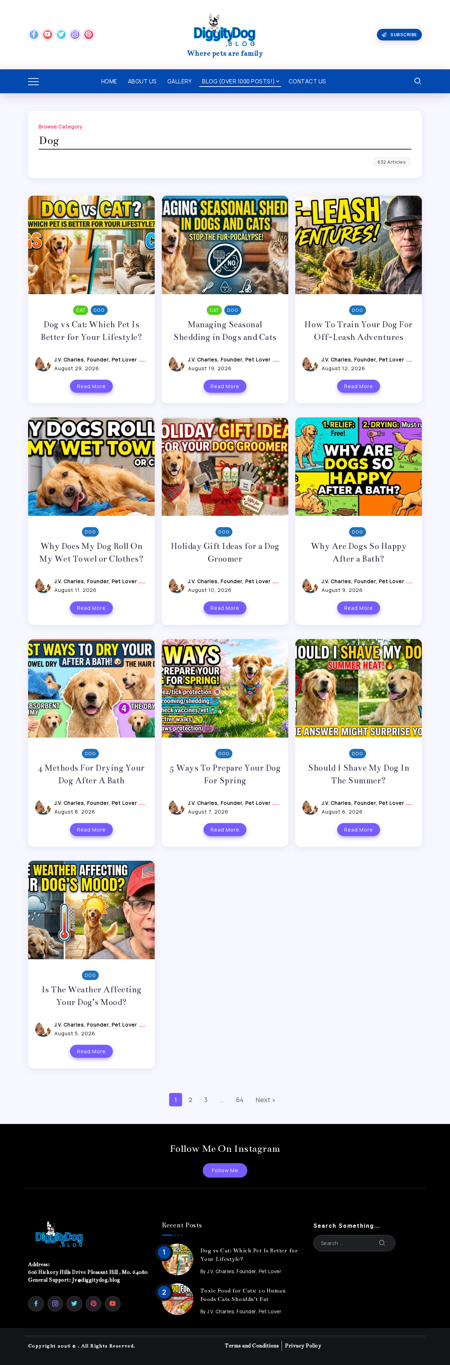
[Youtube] (47, 34)
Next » (266, 1099)
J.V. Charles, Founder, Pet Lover (96, 359)
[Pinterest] (88, 34)
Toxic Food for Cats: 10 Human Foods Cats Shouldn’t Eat (243, 1295)
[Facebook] (33, 34)
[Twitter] (61, 34)
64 (240, 1099)
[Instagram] (75, 34)
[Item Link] (177, 1259)
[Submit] (382, 1243)
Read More (91, 386)
